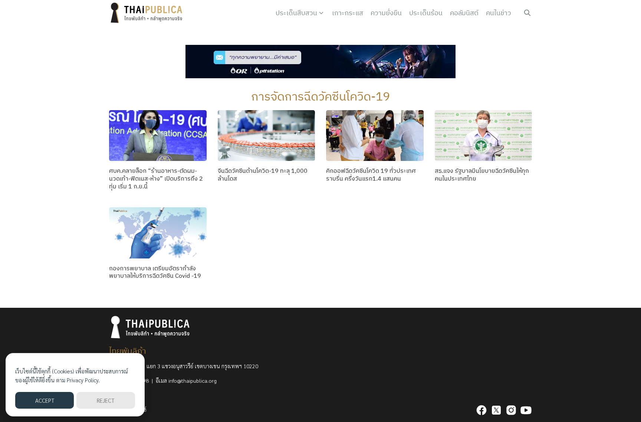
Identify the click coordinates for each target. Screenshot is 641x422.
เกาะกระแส (347, 13)
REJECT (105, 400)
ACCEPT (44, 400)
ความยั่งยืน (386, 13)
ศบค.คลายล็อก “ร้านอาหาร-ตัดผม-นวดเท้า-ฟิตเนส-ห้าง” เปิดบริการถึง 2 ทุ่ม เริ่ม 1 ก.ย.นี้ (156, 178)
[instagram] (511, 410)
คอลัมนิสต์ (464, 13)
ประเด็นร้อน (426, 13)
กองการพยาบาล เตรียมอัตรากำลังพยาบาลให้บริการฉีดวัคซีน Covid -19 (155, 272)
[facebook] (481, 410)
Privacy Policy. (83, 379)
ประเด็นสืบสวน (296, 13)
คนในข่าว (498, 13)
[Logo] (148, 13)
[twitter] (496, 410)
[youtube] (526, 410)
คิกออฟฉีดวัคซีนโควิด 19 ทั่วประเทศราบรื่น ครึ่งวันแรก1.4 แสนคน (371, 174)
